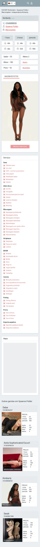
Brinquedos (9, 179)
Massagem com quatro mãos (15, 226)
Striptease (9, 241)
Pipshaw (8, 203)
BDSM (8, 259)
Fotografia (9, 191)
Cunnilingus (9, 291)
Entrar (32, 3)
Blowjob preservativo (12, 280)
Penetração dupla (11, 176)
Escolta (8, 189)
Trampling (9, 273)
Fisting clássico (11, 300)
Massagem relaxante (12, 232)
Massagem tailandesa (13, 220)
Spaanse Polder (22, 10)
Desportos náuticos (12, 328)
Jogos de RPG (10, 267)
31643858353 (11, 23)
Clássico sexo (10, 165)
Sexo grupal (10, 174)
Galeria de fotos (11, 76)
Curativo (8, 270)
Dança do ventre (11, 244)
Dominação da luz (12, 256)
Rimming (9, 205)
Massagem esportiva (12, 229)
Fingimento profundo (13, 285)
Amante (8, 253)
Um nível (8, 168)
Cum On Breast (10, 315)
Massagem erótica (12, 215)
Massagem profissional (13, 212)
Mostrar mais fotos (20, 146)
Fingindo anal (10, 303)
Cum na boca (10, 313)
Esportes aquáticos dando (14, 325)
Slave (7, 262)
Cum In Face (10, 318)
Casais (8, 197)
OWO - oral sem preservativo (15, 171)
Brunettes (26, 68)
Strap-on (8, 265)
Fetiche (8, 182)
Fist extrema (10, 306)
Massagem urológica (13, 218)
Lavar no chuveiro (11, 200)
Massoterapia (10, 223)
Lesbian (8, 247)
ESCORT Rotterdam (9, 10)
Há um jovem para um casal (15, 194)
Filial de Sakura (11, 234)
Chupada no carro (11, 288)
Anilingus (9, 294)
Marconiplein (6, 12)
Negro (25, 62)
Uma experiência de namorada (15, 282)
